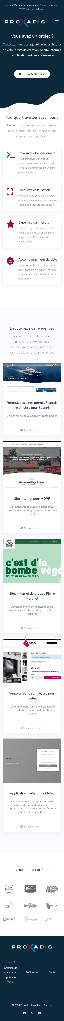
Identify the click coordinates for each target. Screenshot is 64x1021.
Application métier (10, 980)
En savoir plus (32, 430)
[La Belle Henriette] (51, 889)
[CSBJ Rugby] (9, 905)
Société (10, 962)
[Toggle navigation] (55, 22)
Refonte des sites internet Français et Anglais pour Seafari (32, 405)
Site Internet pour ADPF (32, 498)
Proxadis (25, 1005)
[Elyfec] (9, 919)
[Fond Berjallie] (30, 905)
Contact (53, 972)
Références (32, 972)
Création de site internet (11, 970)
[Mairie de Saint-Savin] (30, 919)
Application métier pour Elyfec (32, 793)
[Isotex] (51, 905)
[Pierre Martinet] (9, 889)
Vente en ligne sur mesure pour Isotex (32, 696)
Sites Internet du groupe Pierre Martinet (32, 596)
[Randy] (30, 889)
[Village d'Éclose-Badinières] (51, 919)
